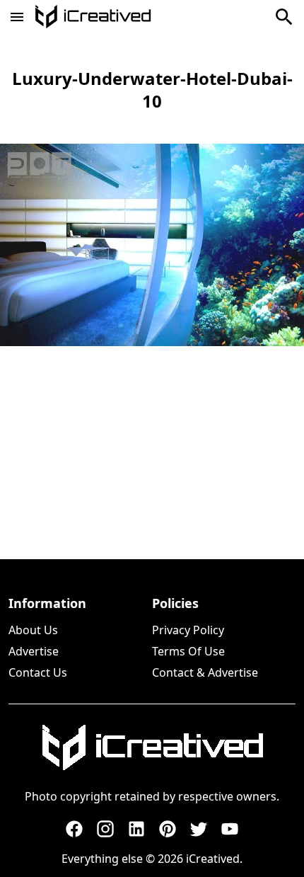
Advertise (33, 651)
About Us (33, 630)
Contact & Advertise (205, 672)
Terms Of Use (188, 651)
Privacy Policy (188, 630)
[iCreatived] (152, 747)
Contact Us (37, 672)
